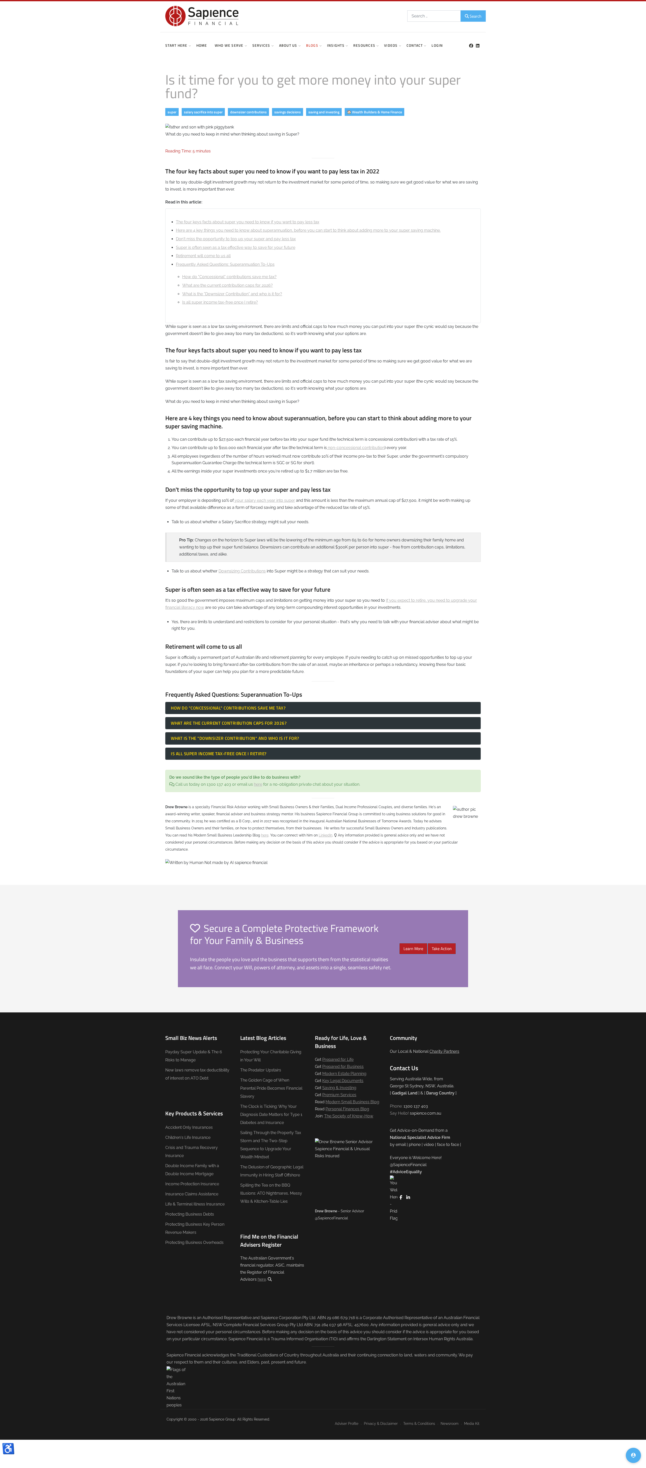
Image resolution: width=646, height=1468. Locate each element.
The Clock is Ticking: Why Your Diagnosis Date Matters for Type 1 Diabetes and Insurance (271, 1114)
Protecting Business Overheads (194, 1242)
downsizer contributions (248, 112)
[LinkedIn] (477, 46)
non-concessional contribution (356, 447)
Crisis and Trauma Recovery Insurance (191, 1151)
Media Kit (471, 1423)
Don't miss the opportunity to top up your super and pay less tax (236, 239)
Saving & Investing (339, 1087)
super (172, 112)
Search (475, 16)
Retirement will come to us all (203, 255)
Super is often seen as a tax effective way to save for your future (235, 247)
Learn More (413, 949)
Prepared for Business (343, 1066)
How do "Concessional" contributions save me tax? (229, 276)
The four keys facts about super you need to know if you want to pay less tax (247, 222)
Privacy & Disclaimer (381, 1423)
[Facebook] (471, 46)
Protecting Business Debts (189, 1214)
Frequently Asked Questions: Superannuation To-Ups (225, 264)
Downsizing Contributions (242, 571)
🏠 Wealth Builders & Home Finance (374, 112)
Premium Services (339, 1094)
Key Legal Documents (342, 1080)
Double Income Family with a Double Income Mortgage (192, 1169)
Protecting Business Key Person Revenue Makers (194, 1228)
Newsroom (450, 1423)
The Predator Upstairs (260, 1070)
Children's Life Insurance (187, 1137)
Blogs (312, 45)
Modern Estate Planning (344, 1073)
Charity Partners (444, 1051)
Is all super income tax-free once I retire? (220, 302)
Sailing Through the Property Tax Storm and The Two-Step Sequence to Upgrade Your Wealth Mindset (270, 1144)
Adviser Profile (346, 1423)
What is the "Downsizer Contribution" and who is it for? (232, 294)
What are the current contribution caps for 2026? (227, 285)
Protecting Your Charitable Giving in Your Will (270, 1056)
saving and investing (323, 112)
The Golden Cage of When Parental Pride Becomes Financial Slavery (271, 1088)
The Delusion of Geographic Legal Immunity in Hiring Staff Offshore (271, 1171)
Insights (335, 45)
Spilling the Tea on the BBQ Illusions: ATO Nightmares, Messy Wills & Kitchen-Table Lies (271, 1193)
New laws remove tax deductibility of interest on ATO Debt (197, 1074)
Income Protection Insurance (192, 1184)
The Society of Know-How (348, 1116)
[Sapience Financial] (201, 16)
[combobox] (434, 16)
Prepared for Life (338, 1059)
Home (201, 45)
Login (437, 45)
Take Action (442, 949)
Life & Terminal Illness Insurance (195, 1204)
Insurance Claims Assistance (191, 1194)
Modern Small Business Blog (352, 1101)
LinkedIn (325, 835)
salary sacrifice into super (203, 112)
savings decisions (287, 112)
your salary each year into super (264, 500)
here (258, 784)
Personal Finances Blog (347, 1109)
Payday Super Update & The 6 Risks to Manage (193, 1056)
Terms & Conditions (419, 1423)
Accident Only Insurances (189, 1127)
